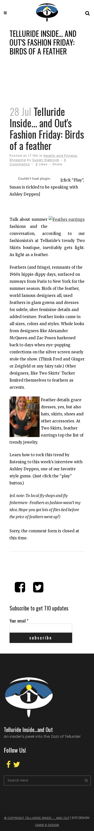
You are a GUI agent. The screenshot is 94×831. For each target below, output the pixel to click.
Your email (19, 621)
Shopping (18, 160)
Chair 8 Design (47, 825)
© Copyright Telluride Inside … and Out (36, 818)
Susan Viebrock (45, 160)
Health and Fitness (60, 155)
